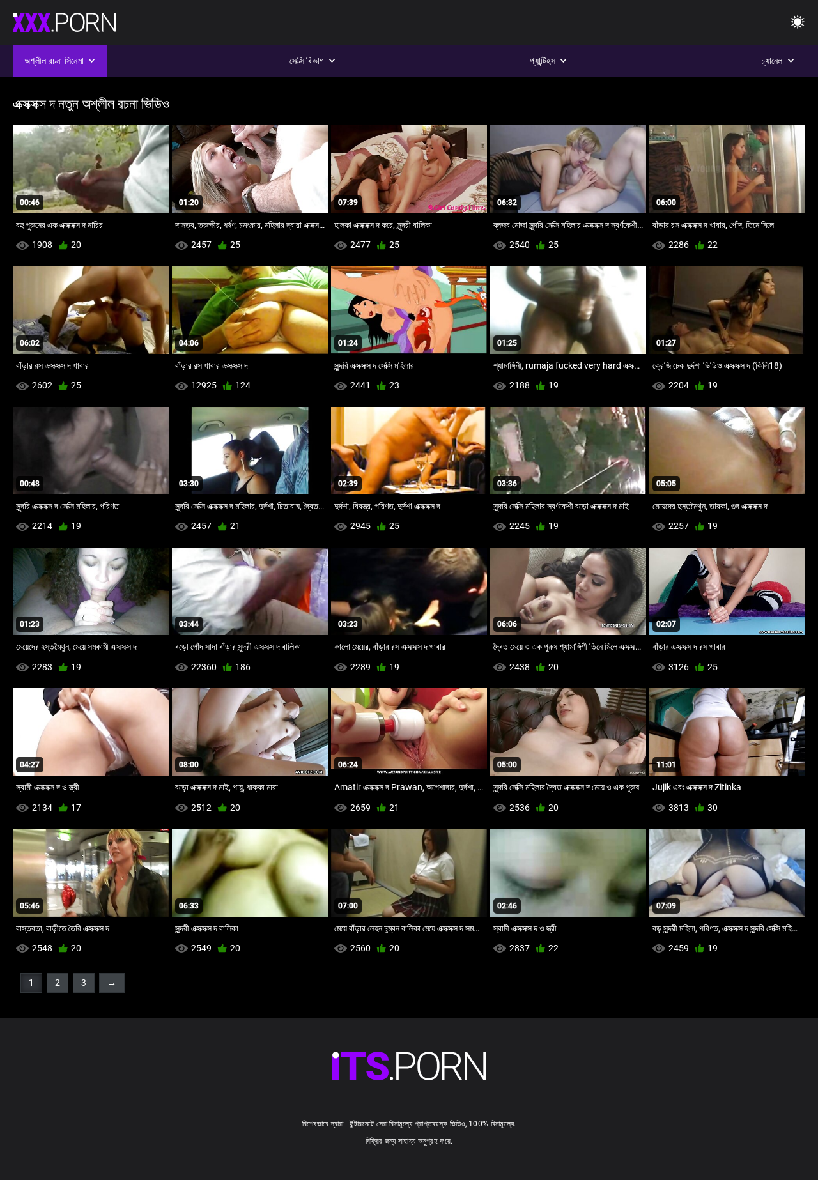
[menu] (797, 23)
